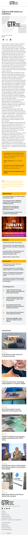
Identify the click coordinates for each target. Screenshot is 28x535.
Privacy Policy (4, 524)
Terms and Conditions (6, 522)
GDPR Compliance (5, 526)
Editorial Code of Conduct (7, 529)
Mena (3, 9)
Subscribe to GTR (5, 514)
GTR (4, 36)
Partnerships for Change (7, 518)
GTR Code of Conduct (6, 527)
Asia (3, 462)
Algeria (6, 181)
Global (3, 351)
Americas (4, 405)
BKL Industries (12, 181)
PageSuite (9, 533)
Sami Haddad (16, 186)
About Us (4, 511)
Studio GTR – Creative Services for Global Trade (11, 519)
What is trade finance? (6, 516)
